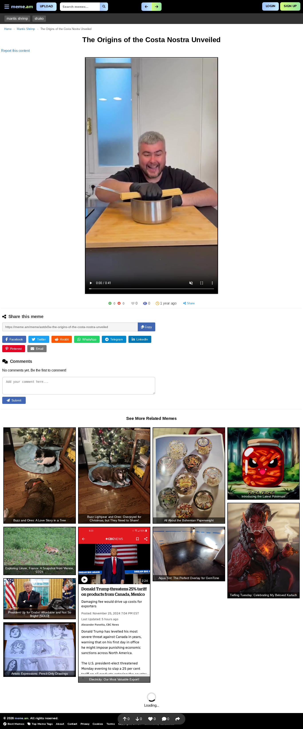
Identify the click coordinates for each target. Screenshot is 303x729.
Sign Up (290, 6)
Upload (46, 6)
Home (8, 29)
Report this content (15, 51)
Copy (148, 327)
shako (39, 18)
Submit (16, 400)
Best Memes (16, 724)
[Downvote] (119, 303)
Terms (110, 724)
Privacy (85, 724)
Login (270, 6)
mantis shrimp (17, 18)
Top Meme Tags (42, 724)
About (60, 724)
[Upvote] (109, 303)
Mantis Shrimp (26, 29)
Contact (72, 724)
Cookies (97, 724)
